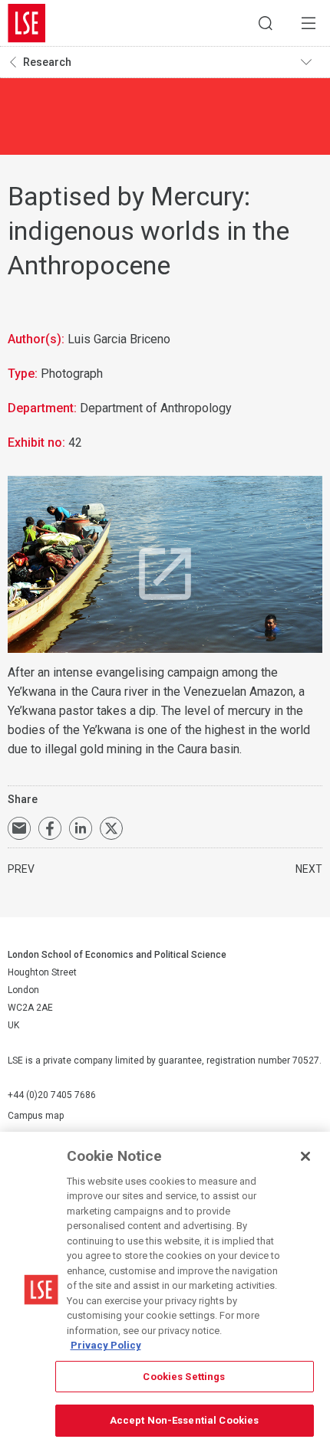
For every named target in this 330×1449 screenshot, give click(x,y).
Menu (308, 23)
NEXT (308, 869)
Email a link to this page (19, 828)
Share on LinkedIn (80, 828)
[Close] (305, 1156)
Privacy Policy (106, 1345)
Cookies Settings (184, 1376)
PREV (21, 869)
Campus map (36, 1115)
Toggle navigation (311, 62)
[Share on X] (111, 828)
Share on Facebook (49, 828)
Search (265, 23)
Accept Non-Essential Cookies (184, 1420)
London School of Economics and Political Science (27, 23)
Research (47, 62)
